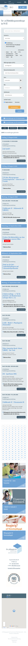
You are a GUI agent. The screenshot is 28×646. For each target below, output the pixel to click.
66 (12, 441)
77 (21, 443)
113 (9, 453)
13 (21, 427)
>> (24, 459)
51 (15, 437)
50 (12, 437)
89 (9, 447)
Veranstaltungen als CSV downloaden (15, 118)
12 (18, 427)
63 (3, 441)
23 (3, 431)
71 (3, 443)
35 (15, 433)
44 (18, 435)
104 (6, 451)
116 (18, 453)
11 (15, 427)
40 (6, 435)
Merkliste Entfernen (22, 128)
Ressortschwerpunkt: (9, 70)
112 (6, 453)
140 (18, 459)
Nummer (17, 102)
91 (15, 447)
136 (6, 459)
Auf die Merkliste (21, 160)
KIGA (7, 52)
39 (3, 435)
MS (15, 52)
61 (21, 439)
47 (3, 437)
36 (18, 433)
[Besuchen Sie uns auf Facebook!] (10, 7)
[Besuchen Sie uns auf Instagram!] (12, 7)
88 (6, 447)
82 (12, 445)
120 (6, 455)
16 (6, 429)
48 (6, 437)
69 (21, 441)
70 (24, 441)
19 (15, 429)
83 (15, 445)
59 (15, 439)
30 (24, 431)
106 (12, 451)
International (19, 2)
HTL (21, 55)
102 (25, 449)
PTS (20, 52)
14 (24, 427)
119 (3, 455)
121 (9, 455)
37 (21, 433)
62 (24, 439)
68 (18, 441)
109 (21, 451)
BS (11, 57)
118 (25, 453)
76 (18, 443)
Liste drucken (5, 128)
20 (18, 429)
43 (15, 435)
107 (15, 451)
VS (11, 52)
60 (18, 439)
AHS (16, 53)
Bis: (5, 84)
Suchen (20, 111)
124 (18, 455)
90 (12, 447)
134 (25, 457)
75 (15, 443)
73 (9, 443)
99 (15, 449)
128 (6, 457)
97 (9, 449)
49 (9, 437)
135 (3, 459)
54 (24, 437)
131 (15, 457)
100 (18, 449)
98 (12, 449)
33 (9, 433)
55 (3, 439)
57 (9, 439)
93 (21, 447)
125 (21, 455)
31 (3, 433)
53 (21, 437)
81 (9, 445)
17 (9, 429)
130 (12, 457)
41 (9, 435)
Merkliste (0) (13, 128)
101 (21, 449)
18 (12, 429)
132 (18, 457)
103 (3, 451)
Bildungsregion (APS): (9, 62)
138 (12, 459)
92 (18, 447)
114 (12, 453)
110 (25, 451)
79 (3, 445)
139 (15, 459)
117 (21, 453)
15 (3, 429)
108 (18, 451)
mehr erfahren (14, 483)
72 (6, 443)
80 (6, 445)
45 (21, 435)
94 (24, 447)
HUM (7, 57)
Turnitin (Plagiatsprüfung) (11, 2)
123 (15, 455)
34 (12, 433)
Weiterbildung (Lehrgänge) (13, 44)
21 (21, 429)
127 (3, 457)
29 (21, 431)
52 (18, 437)
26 (12, 431)
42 (12, 435)
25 (9, 431)
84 (18, 445)
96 (6, 449)
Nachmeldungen (10, 46)
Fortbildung (9, 43)
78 (24, 443)
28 (18, 431)
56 (6, 439)
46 (24, 435)
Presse (5, 2)
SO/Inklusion (9, 53)
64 (6, 441)
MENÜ (23, 7)
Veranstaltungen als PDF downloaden (15, 122)
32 (6, 433)
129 (9, 457)
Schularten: (21, 50)
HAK (17, 55)
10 (12, 427)
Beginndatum (8, 102)
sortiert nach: (7, 99)
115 (15, 453)
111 (3, 453)
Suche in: (6, 35)
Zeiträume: (7, 92)
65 (9, 441)
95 (3, 449)
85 (21, 445)
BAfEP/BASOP (9, 55)
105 (9, 451)
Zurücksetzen (14, 107)
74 (12, 443)
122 (12, 455)
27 (15, 431)
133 (21, 457)
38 (24, 433)
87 (3, 447)
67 (15, 441)
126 (25, 455)
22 (24, 429)
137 (9, 459)
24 (6, 431)
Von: (5, 77)
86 (24, 445)
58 (12, 439)
